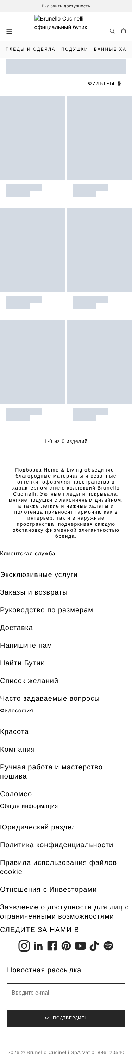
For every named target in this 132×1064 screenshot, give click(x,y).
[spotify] (108, 946)
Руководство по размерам (46, 610)
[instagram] (24, 946)
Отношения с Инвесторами (48, 890)
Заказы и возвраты (34, 592)
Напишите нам (26, 645)
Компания (17, 749)
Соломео (16, 794)
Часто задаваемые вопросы (50, 698)
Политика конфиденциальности (56, 845)
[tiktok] (94, 946)
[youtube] (80, 946)
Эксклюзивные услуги (39, 575)
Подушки (74, 49)
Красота (14, 732)
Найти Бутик (22, 663)
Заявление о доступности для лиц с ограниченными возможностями (64, 911)
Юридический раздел (38, 827)
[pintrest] (66, 946)
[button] (10, 31)
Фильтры (101, 83)
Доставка (16, 628)
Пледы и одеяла (31, 49)
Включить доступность (66, 6)
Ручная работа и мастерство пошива (51, 771)
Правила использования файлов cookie (58, 867)
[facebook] (52, 946)
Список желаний (29, 681)
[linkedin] (38, 946)
